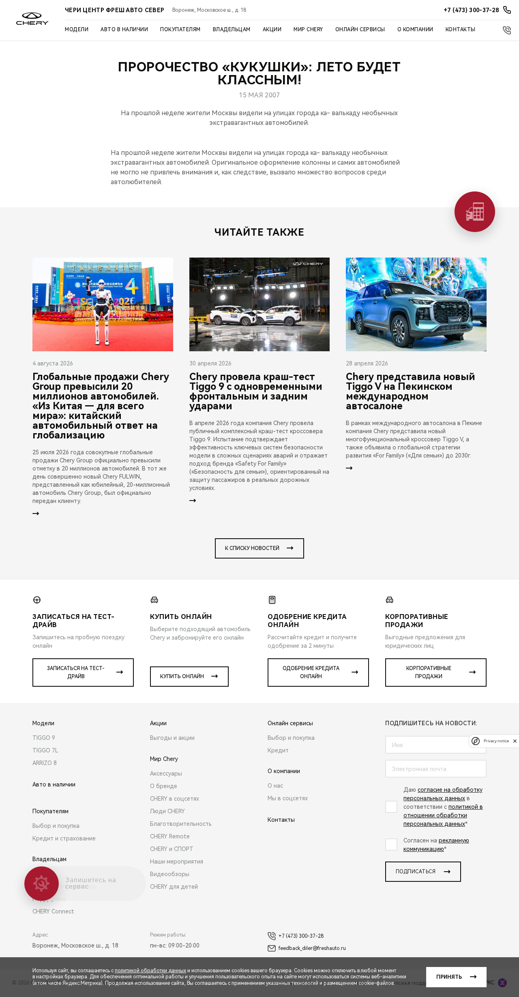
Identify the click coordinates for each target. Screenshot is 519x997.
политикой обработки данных (150, 970)
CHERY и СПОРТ (171, 849)
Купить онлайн (182, 676)
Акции (272, 29)
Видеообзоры (169, 874)
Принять (449, 977)
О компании (415, 29)
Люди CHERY (167, 811)
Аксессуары (166, 773)
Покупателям (180, 29)
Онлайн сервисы (360, 29)
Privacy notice (496, 741)
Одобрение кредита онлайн (311, 672)
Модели (76, 29)
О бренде (163, 786)
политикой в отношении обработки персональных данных (443, 815)
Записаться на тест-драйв (76, 672)
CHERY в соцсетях (174, 798)
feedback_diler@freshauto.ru (312, 948)
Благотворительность (181, 824)
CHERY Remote (170, 836)
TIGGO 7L (45, 750)
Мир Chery (308, 29)
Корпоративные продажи (428, 672)
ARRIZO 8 (44, 763)
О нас (275, 785)
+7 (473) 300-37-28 (301, 936)
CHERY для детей (174, 886)
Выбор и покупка (55, 826)
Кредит (278, 750)
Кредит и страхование (64, 838)
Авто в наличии (124, 29)
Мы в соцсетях (288, 798)
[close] (515, 741)
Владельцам (232, 29)
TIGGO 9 (43, 738)
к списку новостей (252, 548)
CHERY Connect (53, 911)
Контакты (461, 29)
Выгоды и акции (172, 738)
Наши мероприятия (176, 861)
